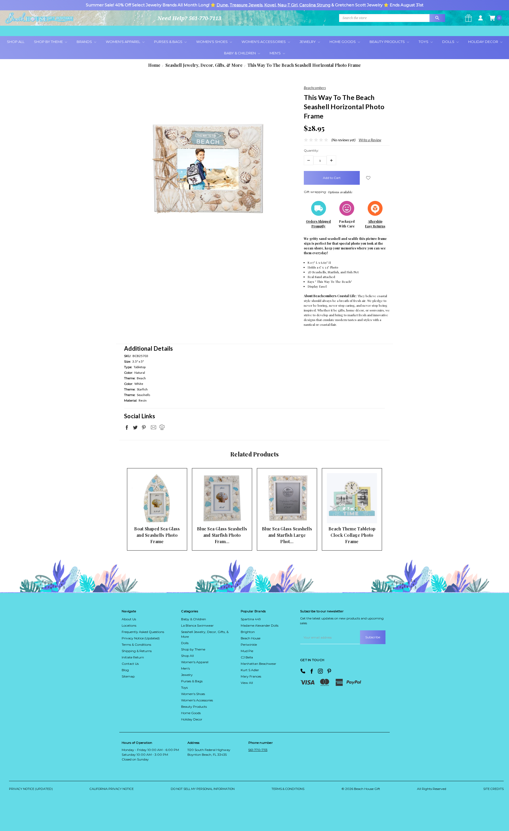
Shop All (15, 41)
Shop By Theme (49, 41)
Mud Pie (247, 651)
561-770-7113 (257, 750)
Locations (129, 625)
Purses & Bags (168, 41)
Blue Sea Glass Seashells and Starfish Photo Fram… (222, 535)
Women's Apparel (123, 41)
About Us (129, 619)
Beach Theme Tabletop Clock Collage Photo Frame (351, 535)
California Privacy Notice (112, 789)
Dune (222, 4)
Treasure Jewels (246, 4)
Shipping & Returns (137, 651)
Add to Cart (149, 513)
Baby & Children (240, 53)
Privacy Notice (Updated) (141, 638)
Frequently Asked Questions (143, 632)
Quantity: (311, 150)
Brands (85, 41)
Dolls (448, 41)
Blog (125, 670)
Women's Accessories (264, 41)
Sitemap (128, 676)
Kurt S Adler (250, 670)
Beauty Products (388, 41)
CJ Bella (247, 657)
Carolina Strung (314, 4)
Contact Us (130, 664)
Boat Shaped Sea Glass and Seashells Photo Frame (157, 535)
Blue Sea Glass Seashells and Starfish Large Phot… (287, 535)
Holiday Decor (483, 41)
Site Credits (493, 789)
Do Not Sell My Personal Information (203, 789)
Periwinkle (249, 645)
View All (247, 683)
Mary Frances (251, 676)
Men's (276, 53)
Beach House (250, 638)
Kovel (270, 4)
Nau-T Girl (287, 4)
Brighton (248, 632)
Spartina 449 (251, 619)
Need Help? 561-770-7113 (189, 18)
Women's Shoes (212, 41)
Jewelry (308, 41)
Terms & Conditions (136, 645)
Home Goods (343, 41)
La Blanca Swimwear (197, 625)
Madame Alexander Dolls (259, 625)
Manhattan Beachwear (258, 664)
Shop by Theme (193, 649)
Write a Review (370, 140)
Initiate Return (133, 657)
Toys (424, 41)
